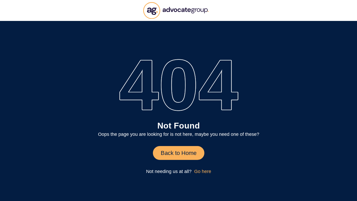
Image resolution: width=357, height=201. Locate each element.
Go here (202, 171)
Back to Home (179, 153)
